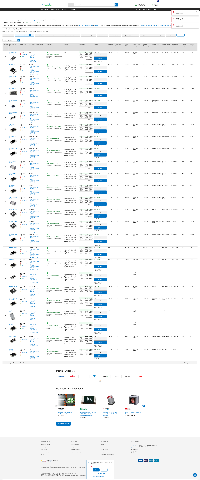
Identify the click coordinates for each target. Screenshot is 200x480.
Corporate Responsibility (107, 454)
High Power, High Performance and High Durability (65, 413)
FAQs (42, 454)
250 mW (32, 57)
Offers (135, 0)
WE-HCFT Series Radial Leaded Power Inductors (133, 413)
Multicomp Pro (143, 25)
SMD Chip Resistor (34, 54)
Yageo (150, 25)
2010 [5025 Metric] (34, 119)
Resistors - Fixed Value (25, 20)
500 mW (32, 227)
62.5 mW (32, 95)
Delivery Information (76, 452)
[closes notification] (197, 12)
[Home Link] (47, 5)
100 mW (32, 82)
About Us (103, 444)
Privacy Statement (45, 467)
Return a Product (75, 449)
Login (139, 4)
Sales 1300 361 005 (46, 444)
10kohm (81, 25)
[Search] (116, 4)
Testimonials (104, 447)
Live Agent (44, 449)
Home (3, 20)
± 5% (31, 69)
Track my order (75, 444)
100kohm (97, 25)
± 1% (31, 56)
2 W (31, 118)
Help (146, 0)
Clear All (19, 29)
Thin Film (32, 84)
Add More (180, 35)
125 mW (32, 70)
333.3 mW (32, 303)
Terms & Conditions (71, 467)
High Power (33, 122)
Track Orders (152, 0)
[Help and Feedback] (195, 475)
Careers (103, 452)
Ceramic (32, 91)
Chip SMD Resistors (38, 20)
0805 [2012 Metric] (34, 71)
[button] (45, 9)
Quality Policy (104, 449)
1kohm (86, 25)
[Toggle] (3, 31)
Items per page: (8, 362)
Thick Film (32, 60)
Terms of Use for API (82, 467)
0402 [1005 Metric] (34, 96)
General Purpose (34, 74)
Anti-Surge (32, 232)
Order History (74, 447)
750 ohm (32, 55)
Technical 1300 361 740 (47, 447)
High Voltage (33, 61)
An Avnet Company (46, 473)
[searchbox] (94, 4)
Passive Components (12, 20)
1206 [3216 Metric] (34, 59)
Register (143, 4)
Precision (32, 86)
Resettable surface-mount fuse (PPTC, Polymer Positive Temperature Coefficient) (88, 414)
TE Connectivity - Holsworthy (167, 25)
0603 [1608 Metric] (34, 131)
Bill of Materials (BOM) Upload (143, 9)
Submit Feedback (45, 452)
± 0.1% (31, 81)
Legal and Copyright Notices (58, 467)
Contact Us (141, 0)
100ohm (90, 25)
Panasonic (156, 25)
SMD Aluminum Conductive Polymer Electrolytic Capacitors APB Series (111, 414)
